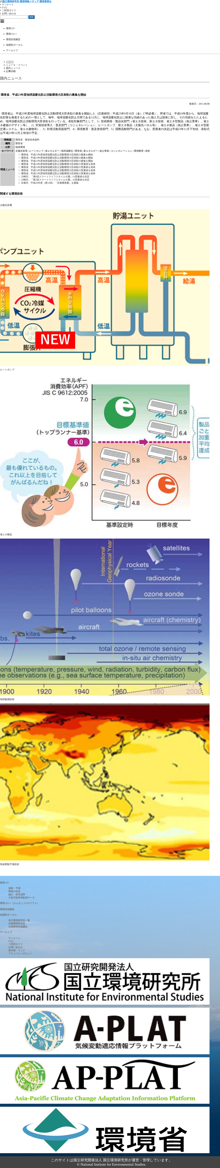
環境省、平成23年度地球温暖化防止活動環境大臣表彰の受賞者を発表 (58, 167)
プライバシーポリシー (20, 953)
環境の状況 (14, 891)
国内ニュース (13, 68)
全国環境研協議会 (18, 926)
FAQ (4, 7)
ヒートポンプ (7, 369)
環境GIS (10, 28)
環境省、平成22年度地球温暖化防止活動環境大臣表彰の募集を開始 (57, 154)
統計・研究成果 (16, 894)
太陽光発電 (6, 205)
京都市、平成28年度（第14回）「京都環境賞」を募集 (50, 183)
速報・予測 (14, 888)
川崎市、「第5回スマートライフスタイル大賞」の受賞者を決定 (55, 179)
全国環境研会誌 (16, 923)
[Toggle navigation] (2, 21)
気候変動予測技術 (9, 864)
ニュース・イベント (17, 65)
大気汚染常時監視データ (21, 897)
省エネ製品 (6, 534)
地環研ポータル (14, 45)
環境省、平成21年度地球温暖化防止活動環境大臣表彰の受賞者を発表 (58, 173)
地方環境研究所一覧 (19, 920)
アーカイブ (12, 50)
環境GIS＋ (11, 34)
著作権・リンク (16, 950)
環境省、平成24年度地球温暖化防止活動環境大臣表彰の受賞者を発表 (58, 164)
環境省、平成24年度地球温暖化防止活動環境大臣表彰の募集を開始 (57, 157)
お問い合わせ (8, 13)
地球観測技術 (7, 699)
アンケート (7, 4)
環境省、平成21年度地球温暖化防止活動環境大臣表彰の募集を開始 (57, 161)
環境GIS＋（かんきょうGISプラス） (19, 903)
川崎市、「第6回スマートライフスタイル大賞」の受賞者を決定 (55, 176)
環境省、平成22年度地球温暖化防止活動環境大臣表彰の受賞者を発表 (58, 170)
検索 (31, 17)
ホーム (10, 62)
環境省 (19, 143)
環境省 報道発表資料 (27, 139)
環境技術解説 (13, 39)
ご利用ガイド (8, 10)
